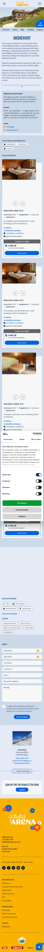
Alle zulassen (22, 503)
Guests (9, 148)
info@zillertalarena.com (11, 842)
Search (4, 3)
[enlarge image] (22, 17)
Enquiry (40, 30)
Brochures (6, 910)
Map (22, 30)
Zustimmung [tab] (7, 439)
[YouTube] (18, 868)
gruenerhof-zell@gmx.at (22, 761)
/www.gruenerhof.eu (22, 763)
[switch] (39, 481)
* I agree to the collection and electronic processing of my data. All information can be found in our (23, 708)
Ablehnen (22, 516)
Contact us (6, 883)
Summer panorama (9, 917)
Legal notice (6, 890)
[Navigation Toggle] (39, 3)
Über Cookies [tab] (36, 439)
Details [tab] (22, 439)
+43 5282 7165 (7, 839)
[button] (22, 86)
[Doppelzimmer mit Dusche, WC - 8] (19, 169)
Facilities (30, 30)
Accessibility (6, 900)
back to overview (23, 771)
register (22, 790)
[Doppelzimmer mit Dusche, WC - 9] (19, 273)
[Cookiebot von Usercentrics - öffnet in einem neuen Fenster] (33, 433)
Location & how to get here (12, 887)
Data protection (8, 894)
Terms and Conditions (24, 711)
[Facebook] (8, 868)
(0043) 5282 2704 (22, 758)
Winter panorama (9, 913)
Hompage (10, 127)
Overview (6, 30)
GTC (3, 897)
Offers (15, 30)
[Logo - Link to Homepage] (21, 3)
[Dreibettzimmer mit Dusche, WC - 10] (19, 363)
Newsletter (6, 926)
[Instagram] (4, 868)
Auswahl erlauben (22, 510)
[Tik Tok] (13, 868)
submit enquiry (22, 717)
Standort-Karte (12, 130)
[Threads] (23, 868)
